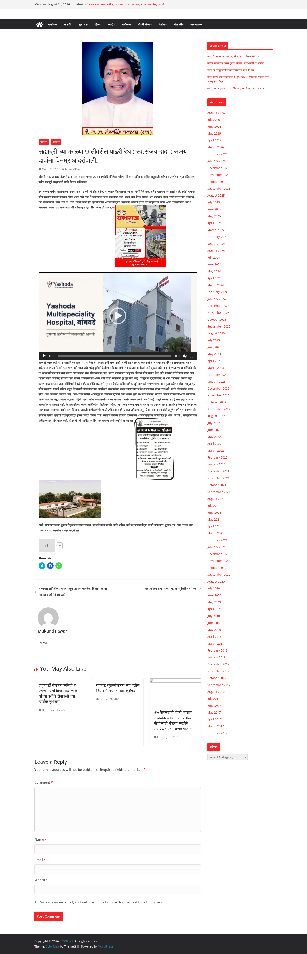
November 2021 (218, 478)
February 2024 (217, 292)
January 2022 (216, 464)
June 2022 (214, 430)
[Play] (44, 356)
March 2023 (215, 368)
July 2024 (213, 257)
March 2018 (215, 643)
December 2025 (218, 168)
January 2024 (216, 299)
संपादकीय (179, 24)
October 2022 (216, 402)
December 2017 (218, 664)
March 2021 (215, 533)
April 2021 (214, 526)
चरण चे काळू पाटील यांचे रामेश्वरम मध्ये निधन (230, 70)
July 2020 (213, 588)
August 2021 (216, 499)
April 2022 (214, 444)
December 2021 (218, 471)
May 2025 (214, 216)
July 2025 (213, 202)
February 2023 (217, 375)
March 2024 (215, 285)
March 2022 (215, 450)
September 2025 (218, 189)
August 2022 (216, 416)
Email (40, 859)
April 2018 (214, 637)
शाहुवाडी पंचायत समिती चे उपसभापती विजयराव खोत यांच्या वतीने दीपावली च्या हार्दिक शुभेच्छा (58, 693)
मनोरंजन (126, 24)
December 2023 (218, 306)
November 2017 (218, 671)
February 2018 (217, 650)
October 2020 (216, 568)
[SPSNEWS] (39, 24)
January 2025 (216, 244)
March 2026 (215, 147)
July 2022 (213, 423)
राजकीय (68, 24)
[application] (118, 316)
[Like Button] (47, 545)
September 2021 (218, 492)
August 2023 (216, 333)
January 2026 (216, 161)
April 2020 (214, 609)
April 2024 (214, 278)
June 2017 (214, 706)
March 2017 (215, 726)
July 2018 (213, 616)
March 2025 (215, 230)
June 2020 (214, 595)
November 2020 (218, 561)
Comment (43, 782)
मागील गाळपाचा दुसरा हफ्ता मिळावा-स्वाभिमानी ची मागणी (235, 63)
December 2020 (218, 554)
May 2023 (214, 354)
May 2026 (214, 133)
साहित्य (111, 24)
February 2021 (217, 540)
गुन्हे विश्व (83, 24)
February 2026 (217, 154)
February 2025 (217, 237)
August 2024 (216, 251)
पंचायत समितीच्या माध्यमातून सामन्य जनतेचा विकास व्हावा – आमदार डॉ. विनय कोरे (74, 591)
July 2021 (213, 506)
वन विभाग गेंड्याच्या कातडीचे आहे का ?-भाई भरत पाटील (235, 88)
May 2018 (214, 630)
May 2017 (214, 712)
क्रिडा (98, 24)
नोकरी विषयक (145, 24)
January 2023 (216, 382)
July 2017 (213, 699)
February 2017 (217, 733)
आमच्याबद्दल (196, 24)
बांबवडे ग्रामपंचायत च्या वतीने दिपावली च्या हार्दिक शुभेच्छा (117, 688)
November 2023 (218, 313)
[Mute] (185, 356)
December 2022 (218, 388)
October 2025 (216, 182)
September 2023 (218, 326)
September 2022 (218, 409)
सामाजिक (52, 24)
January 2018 (216, 657)
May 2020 (214, 602)
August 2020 (216, 581)
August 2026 (216, 113)
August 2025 (216, 195)
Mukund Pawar (73, 169)
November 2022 (218, 395)
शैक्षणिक (163, 24)
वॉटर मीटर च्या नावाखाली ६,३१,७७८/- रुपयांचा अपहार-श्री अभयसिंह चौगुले (124, 4)
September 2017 (218, 685)
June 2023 (214, 347)
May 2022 (214, 437)
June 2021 (214, 512)
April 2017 (214, 719)
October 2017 (216, 678)
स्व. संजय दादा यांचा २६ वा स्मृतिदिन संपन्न (170, 588)
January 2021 (216, 547)
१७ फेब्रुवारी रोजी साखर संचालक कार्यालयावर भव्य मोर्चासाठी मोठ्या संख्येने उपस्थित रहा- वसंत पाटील (173, 721)
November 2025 (218, 175)
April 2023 (214, 361)
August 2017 (216, 692)
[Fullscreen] (191, 356)
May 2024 (214, 271)
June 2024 (214, 264)
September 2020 (218, 575)
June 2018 (214, 623)
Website (40, 880)
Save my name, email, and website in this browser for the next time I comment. (102, 902)
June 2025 (214, 209)
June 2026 (214, 126)
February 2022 (217, 457)
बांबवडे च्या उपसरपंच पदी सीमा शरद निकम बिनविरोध (234, 56)
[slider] (114, 356)
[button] (117, 315)
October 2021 (216, 485)
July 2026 (213, 120)
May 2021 (214, 519)
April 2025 (214, 223)
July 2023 (213, 340)
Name (40, 839)
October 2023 (216, 319)
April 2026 (214, 140)
